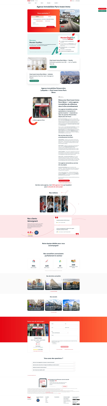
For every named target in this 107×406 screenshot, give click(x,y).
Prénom (52, 323)
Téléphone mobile (67, 327)
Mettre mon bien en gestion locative (64, 182)
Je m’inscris (64, 386)
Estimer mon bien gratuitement (64, 180)
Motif (52, 331)
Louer (46, 399)
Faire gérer (46, 402)
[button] (33, 347)
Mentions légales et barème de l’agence (66, 398)
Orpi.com (36, 0)
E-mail (52, 327)
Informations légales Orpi (67, 400)
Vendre (46, 400)
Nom (65, 323)
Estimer (46, 401)
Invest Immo (32, 0)
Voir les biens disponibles (34, 80)
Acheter (46, 398)
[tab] (37, 17)
